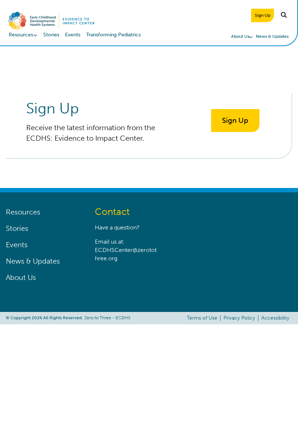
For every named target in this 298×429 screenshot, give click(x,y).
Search (284, 15)
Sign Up (262, 15)
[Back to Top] (278, 409)
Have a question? (117, 227)
